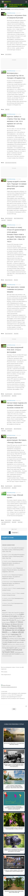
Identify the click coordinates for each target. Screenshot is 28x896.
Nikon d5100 (18, 632)
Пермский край (20, 642)
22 (5, 436)
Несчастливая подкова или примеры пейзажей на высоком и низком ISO (17, 405)
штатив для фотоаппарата (7, 655)
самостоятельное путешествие (10, 162)
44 (5, 285)
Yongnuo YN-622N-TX (14, 640)
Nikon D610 (3, 220)
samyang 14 (9, 220)
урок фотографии (14, 654)
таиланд (17, 652)
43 (5, 346)
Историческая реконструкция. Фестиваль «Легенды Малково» (16, 440)
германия (18, 644)
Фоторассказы (11, 13)
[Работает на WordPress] (10, 712)
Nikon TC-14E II (6, 634)
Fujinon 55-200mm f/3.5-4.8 (16, 618)
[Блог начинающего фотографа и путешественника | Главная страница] (8, 2)
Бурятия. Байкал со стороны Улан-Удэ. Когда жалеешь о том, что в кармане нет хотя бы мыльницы (16, 121)
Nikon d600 (14, 522)
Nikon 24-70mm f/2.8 (8, 218)
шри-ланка (22, 654)
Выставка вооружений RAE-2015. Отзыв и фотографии (15, 350)
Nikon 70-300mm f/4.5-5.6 (18, 218)
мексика (21, 644)
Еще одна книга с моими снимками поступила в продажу (16, 289)
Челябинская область (11, 644)
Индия (10, 642)
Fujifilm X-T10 (17, 616)
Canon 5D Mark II (8, 54)
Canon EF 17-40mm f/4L (8, 612)
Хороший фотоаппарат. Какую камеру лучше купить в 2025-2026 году (14, 892)
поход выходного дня (9, 648)
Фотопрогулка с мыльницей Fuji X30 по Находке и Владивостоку (16, 75)
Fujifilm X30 (7, 109)
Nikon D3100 (9, 632)
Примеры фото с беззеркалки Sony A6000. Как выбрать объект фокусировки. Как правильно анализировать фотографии (14, 850)
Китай (14, 642)
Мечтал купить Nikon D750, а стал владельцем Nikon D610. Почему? (14, 744)
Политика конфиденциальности (9, 687)
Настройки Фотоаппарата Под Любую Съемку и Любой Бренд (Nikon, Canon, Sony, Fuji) (13, 549)
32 (5, 115)
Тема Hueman (21, 712)
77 (5, 493)
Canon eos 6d (8, 614)
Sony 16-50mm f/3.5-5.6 (12, 638)
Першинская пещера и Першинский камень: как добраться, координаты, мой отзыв (12, 563)
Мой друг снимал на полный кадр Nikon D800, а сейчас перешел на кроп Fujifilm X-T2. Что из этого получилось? (14, 765)
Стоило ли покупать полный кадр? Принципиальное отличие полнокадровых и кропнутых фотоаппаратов (14, 807)
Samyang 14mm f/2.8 (8, 636)
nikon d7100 (20, 522)
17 (5, 225)
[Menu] (26, 2)
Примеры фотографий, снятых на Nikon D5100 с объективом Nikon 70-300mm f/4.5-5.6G (14, 828)
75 (5, 180)
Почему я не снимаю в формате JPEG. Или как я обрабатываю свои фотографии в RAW (14, 871)
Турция (4, 644)
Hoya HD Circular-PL (8, 428)
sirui (16, 636)
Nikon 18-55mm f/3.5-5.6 (14, 624)
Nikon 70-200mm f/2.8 (10, 628)
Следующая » (15, 532)
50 (5, 71)
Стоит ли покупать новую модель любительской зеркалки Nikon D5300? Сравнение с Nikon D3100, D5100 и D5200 (14, 786)
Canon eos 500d (8, 520)
